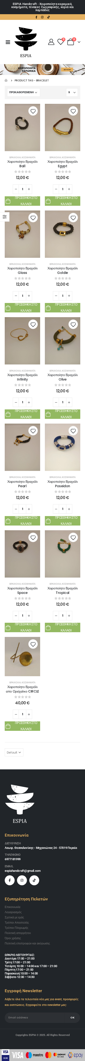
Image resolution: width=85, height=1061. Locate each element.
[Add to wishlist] (33, 110)
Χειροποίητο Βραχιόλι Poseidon (62, 483)
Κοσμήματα (28, 157)
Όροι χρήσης (13, 938)
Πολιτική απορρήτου (18, 933)
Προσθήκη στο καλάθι (26, 201)
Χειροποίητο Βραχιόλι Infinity (22, 377)
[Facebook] (36, 17)
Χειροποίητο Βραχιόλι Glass (22, 270)
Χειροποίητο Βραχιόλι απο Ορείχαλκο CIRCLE (22, 689)
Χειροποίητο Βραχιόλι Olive (62, 377)
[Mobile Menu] (8, 41)
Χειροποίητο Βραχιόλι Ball (22, 163)
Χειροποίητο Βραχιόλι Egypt (62, 163)
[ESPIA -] (26, 41)
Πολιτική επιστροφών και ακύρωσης (27, 943)
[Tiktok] (48, 17)
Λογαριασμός (13, 912)
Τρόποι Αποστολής (17, 923)
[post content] (22, 127)
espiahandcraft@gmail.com (23, 870)
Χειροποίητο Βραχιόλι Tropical (62, 590)
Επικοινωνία (12, 907)
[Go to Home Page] (6, 80)
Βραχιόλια (15, 157)
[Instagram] (42, 17)
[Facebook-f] (10, 880)
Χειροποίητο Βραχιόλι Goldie (62, 270)
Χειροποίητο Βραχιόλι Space (22, 590)
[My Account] (51, 42)
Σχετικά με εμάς (14, 917)
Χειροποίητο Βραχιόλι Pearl (22, 483)
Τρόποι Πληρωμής (16, 928)
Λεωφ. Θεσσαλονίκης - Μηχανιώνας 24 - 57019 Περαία (41, 848)
